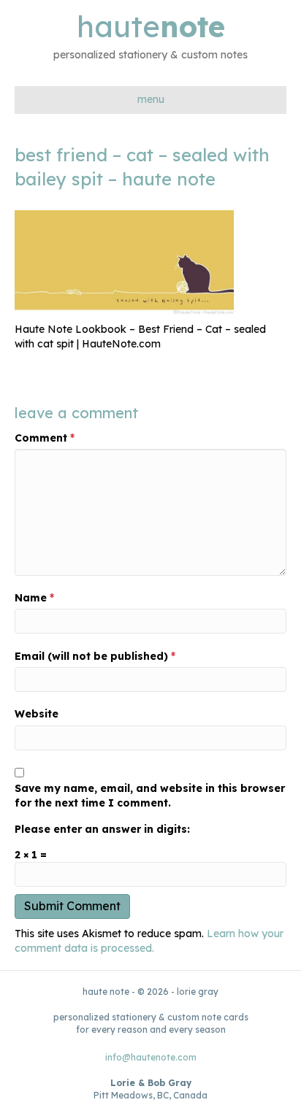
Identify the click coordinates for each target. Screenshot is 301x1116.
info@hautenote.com (151, 1057)
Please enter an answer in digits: (102, 829)
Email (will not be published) (95, 656)
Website (36, 713)
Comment (45, 438)
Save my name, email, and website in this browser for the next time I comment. (150, 795)
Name (34, 597)
